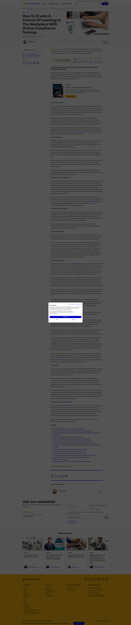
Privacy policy (72, 304)
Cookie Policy (79, 304)
